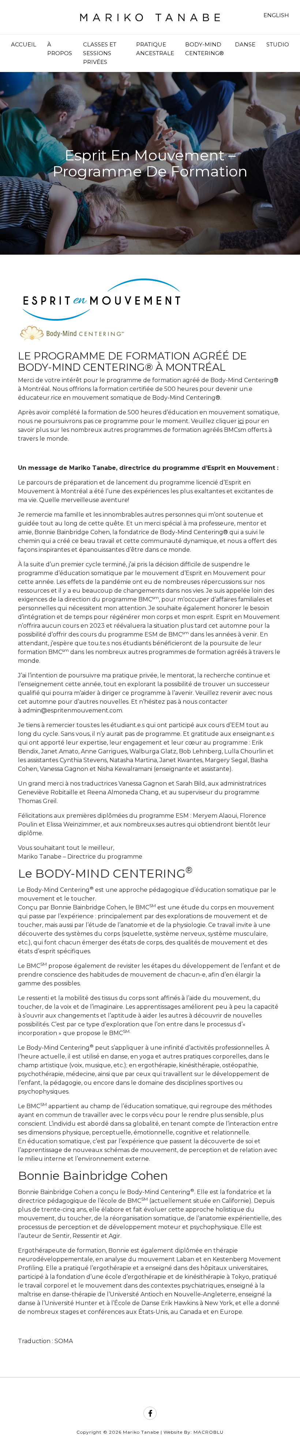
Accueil (23, 44)
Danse (245, 44)
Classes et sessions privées (99, 53)
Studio (277, 44)
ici (241, 421)
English (276, 15)
